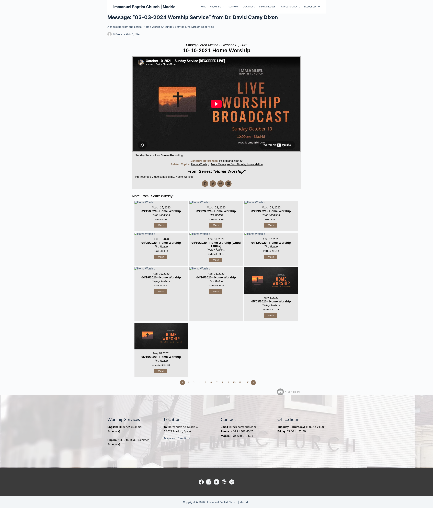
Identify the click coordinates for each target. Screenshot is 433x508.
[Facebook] (201, 482)
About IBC (215, 6)
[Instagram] (208, 482)
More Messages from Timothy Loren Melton (237, 164)
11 (240, 382)
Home (203, 6)
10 (234, 382)
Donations (249, 6)
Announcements (290, 6)
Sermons (234, 6)
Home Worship (200, 164)
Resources (310, 6)
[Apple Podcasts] (224, 482)
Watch (161, 225)
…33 (246, 382)
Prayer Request (268, 6)
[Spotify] (231, 482)
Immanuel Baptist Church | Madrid (144, 7)
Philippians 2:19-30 (231, 160)
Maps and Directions (177, 438)
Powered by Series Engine (288, 391)
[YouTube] (216, 482)
